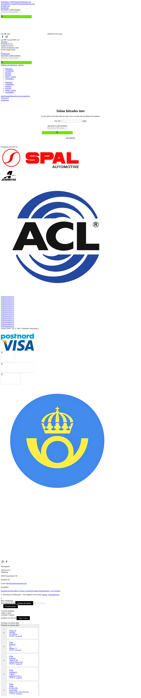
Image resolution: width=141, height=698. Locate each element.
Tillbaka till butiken (24, 603)
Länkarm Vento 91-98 (16, 662)
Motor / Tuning (10, 77)
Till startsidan (70, 138)
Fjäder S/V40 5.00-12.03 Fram (19, 692)
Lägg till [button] (19, 636)
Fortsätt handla (11, 606)
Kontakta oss (5, 6)
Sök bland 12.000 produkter (10, 10)
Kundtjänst (26, 96)
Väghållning (9, 71)
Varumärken (9, 79)
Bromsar (8, 73)
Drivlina (8, 75)
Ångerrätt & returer (32, 591)
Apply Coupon (23, 618)
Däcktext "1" (13, 648)
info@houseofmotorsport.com (16, 583)
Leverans (21, 591)
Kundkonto (5, 8)
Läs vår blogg (55, 591)
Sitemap (44, 595)
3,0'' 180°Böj (13, 634)
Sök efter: (57, 121)
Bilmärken (9, 69)
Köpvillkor (14, 591)
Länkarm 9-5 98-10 (15, 676)
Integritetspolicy (44, 591)
